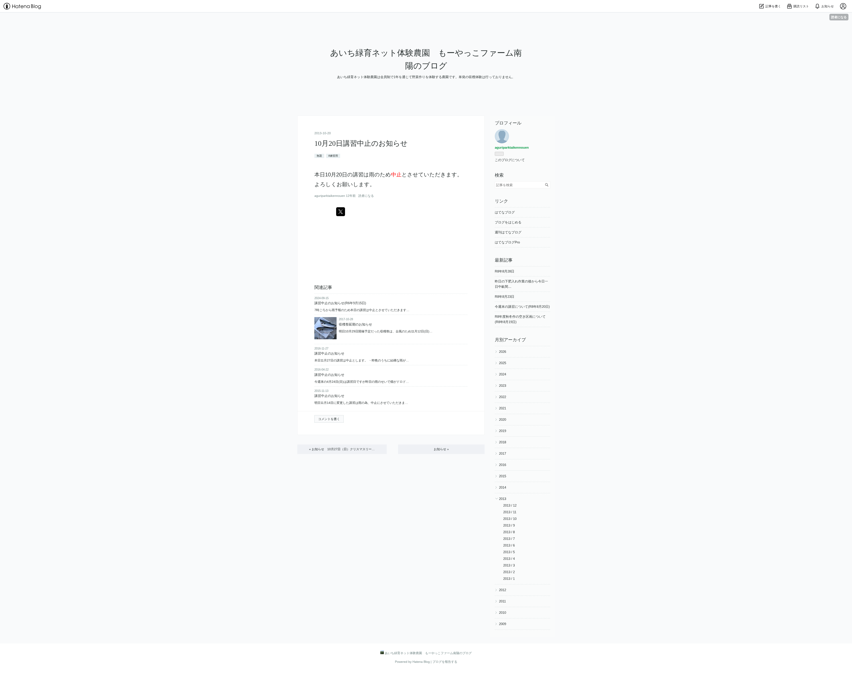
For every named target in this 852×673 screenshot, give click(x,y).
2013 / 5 (509, 552)
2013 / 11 (509, 512)
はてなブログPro (507, 242)
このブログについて (510, 160)
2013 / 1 (509, 578)
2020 (502, 419)
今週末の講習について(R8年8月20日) (522, 306)
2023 (502, 385)
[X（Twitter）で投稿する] (340, 211)
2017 (502, 453)
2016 (502, 465)
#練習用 (333, 155)
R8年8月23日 (504, 296)
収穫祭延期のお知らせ (355, 324)
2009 (502, 624)
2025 (502, 363)
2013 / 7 (509, 539)
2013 (502, 499)
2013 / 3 (509, 565)
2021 (502, 408)
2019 (502, 431)
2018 (502, 442)
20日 (341, 175)
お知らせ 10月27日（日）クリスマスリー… (342, 449)
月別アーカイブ (510, 339)
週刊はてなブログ (508, 232)
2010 (502, 612)
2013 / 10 (510, 519)
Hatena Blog (421, 661)
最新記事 (504, 260)
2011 (502, 601)
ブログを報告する (444, 661)
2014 (502, 487)
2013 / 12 (510, 505)
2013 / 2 (509, 572)
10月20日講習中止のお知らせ (361, 143)
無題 (319, 155)
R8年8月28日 (504, 271)
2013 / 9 (509, 525)
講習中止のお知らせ (329, 353)
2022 (502, 397)
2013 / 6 (509, 545)
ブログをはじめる (508, 222)
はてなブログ (505, 212)
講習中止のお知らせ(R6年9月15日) (340, 303)
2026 (502, 351)
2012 (502, 590)
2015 (502, 476)
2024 (502, 374)
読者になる (839, 17)
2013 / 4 (509, 559)
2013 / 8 (509, 532)
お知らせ (441, 449)
